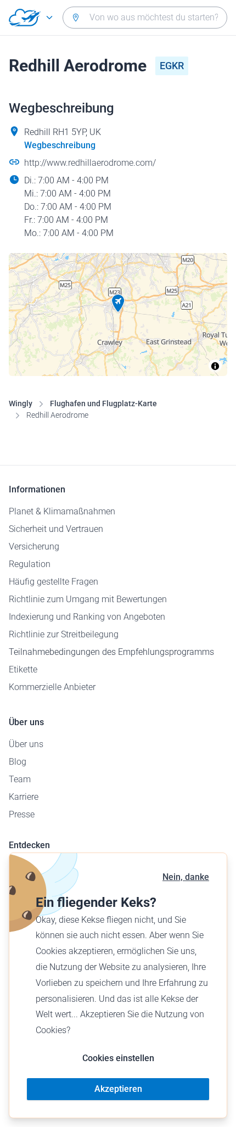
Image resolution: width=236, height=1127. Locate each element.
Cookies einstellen (118, 1058)
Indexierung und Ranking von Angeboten (87, 617)
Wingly (20, 403)
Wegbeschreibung (59, 145)
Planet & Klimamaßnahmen (62, 511)
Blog (17, 761)
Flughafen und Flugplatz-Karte (103, 403)
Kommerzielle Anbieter (52, 687)
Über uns (26, 744)
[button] (118, 304)
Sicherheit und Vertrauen (56, 529)
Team (20, 779)
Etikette (23, 669)
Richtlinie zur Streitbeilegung (64, 634)
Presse (22, 814)
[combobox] (145, 18)
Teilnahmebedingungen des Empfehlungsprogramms (111, 652)
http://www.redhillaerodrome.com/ (90, 163)
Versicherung (34, 546)
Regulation (29, 564)
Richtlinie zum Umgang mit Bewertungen (88, 599)
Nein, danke (185, 877)
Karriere (23, 797)
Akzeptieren (118, 1089)
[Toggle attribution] (215, 366)
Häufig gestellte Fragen (53, 581)
